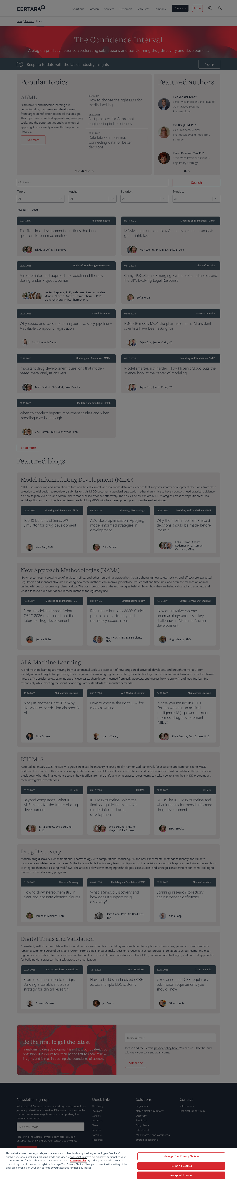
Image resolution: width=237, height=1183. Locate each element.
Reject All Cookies (181, 1165)
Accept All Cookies (181, 1175)
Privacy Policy (78, 1160)
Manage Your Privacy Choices (181, 1156)
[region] (118, 1165)
